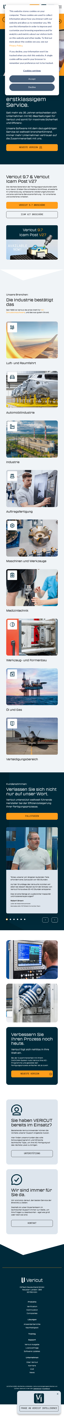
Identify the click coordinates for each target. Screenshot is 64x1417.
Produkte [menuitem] (32, 1301)
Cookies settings (32, 70)
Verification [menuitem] (32, 1306)
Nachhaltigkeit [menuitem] (32, 1327)
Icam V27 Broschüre (32, 214)
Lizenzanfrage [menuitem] (32, 1347)
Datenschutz (37, 1388)
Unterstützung (32, 1153)
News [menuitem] (32, 1372)
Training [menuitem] (32, 1333)
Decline (32, 87)
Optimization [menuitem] (32, 1310)
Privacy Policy (15, 45)
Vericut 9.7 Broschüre (32, 205)
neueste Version (28, 147)
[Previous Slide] (45, 919)
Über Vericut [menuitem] (32, 1362)
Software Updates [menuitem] (32, 1351)
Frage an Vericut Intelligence (39, 1408)
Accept (32, 79)
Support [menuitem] (32, 1339)
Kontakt (32, 1223)
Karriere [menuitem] (32, 1365)
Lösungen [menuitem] (32, 1319)
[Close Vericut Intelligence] (57, 1393)
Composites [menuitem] (32, 1313)
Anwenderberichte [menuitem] (32, 1324)
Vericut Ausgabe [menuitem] (32, 1344)
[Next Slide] (55, 919)
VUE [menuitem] (32, 1369)
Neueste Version (30, 1074)
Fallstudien (32, 816)
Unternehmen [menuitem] (32, 1357)
